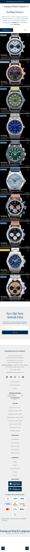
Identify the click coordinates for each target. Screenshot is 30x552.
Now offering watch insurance (15, 1)
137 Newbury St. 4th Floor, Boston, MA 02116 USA (15, 361)
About (15, 465)
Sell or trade (15, 449)
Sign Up (15, 332)
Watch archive (15, 453)
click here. (17, 24)
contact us (15, 22)
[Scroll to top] (27, 548)
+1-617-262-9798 (15, 369)
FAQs (15, 388)
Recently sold (15, 446)
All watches (15, 439)
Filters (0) (5, 30)
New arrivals (15, 442)
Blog (15, 461)
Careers (15, 472)
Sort (25, 30)
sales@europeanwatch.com (15, 372)
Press (15, 475)
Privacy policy (15, 381)
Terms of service (15, 385)
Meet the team (15, 468)
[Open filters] (3, 548)
